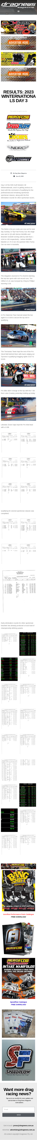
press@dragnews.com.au (23, 1126)
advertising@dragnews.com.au (22, 1130)
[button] (18, 11)
